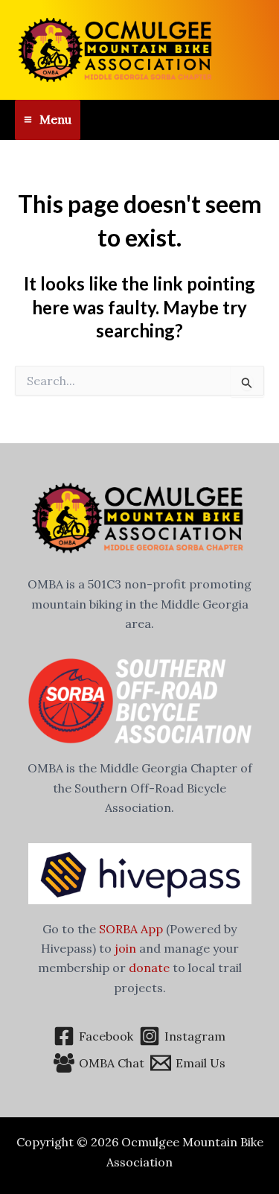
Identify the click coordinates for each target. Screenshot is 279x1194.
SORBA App (131, 928)
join (125, 948)
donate (149, 967)
